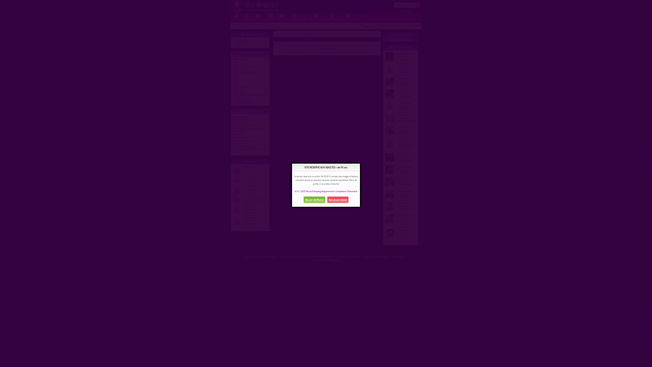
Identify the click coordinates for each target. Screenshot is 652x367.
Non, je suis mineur (338, 199)
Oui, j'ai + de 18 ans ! (314, 199)
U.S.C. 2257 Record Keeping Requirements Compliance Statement (326, 191)
